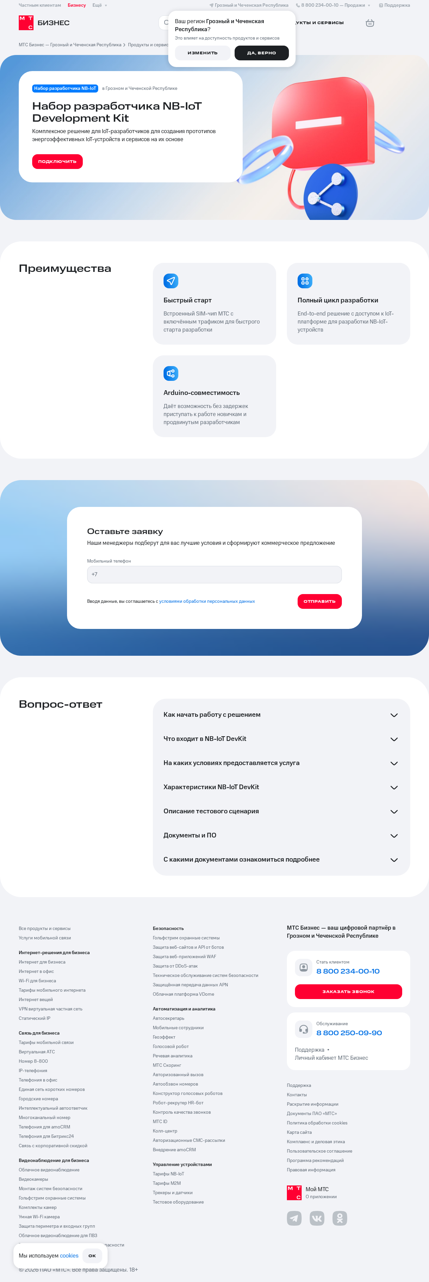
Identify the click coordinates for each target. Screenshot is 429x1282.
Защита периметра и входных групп (57, 1226)
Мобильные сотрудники (178, 1028)
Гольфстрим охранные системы (52, 1198)
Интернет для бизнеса (42, 962)
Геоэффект (164, 1037)
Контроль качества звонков (182, 1112)
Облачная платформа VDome (183, 994)
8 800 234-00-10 (333, 5)
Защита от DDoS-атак (175, 966)
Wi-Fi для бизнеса (37, 981)
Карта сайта (299, 1132)
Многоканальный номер (44, 1117)
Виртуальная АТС (37, 1052)
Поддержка (311, 1050)
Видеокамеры (33, 1179)
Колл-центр (165, 1131)
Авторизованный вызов (178, 1074)
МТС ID (160, 1121)
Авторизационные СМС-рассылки (189, 1140)
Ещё (97, 5)
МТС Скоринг (167, 1065)
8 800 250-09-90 (349, 1033)
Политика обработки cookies (317, 1123)
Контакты (297, 1095)
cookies (69, 1256)
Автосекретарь (168, 1018)
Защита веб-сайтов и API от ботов (188, 947)
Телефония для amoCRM (44, 1127)
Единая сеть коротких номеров (52, 1089)
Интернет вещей (36, 999)
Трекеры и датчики (173, 1192)
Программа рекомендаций (315, 1160)
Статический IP (34, 1018)
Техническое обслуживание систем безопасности (205, 975)
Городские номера (38, 1099)
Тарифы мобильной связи (46, 1042)
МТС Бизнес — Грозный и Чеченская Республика (70, 45)
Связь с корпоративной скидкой (53, 1146)
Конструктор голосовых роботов (188, 1093)
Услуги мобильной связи (45, 938)
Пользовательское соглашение (319, 1151)
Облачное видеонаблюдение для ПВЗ (58, 1235)
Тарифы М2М (167, 1183)
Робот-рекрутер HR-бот (178, 1103)
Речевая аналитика (172, 1056)
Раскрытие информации (313, 1104)
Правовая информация (311, 1170)
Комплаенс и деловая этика (316, 1142)
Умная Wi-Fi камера (39, 1217)
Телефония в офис (38, 1080)
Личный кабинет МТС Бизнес (331, 1058)
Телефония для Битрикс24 (46, 1136)
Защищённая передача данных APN (190, 985)
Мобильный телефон (109, 561)
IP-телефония (33, 1070)
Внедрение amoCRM (174, 1150)
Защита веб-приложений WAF (184, 956)
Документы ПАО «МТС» (312, 1113)
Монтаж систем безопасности (50, 1188)
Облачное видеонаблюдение (49, 1170)
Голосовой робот (171, 1046)
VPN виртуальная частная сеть (50, 1009)
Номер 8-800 (33, 1061)
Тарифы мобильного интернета (52, 990)
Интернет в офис (36, 971)
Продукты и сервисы (150, 45)
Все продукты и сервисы (45, 928)
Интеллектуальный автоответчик (53, 1108)
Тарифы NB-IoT (168, 1174)
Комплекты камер (38, 1207)
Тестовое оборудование (178, 1202)
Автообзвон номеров (175, 1084)
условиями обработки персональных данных (207, 601)
